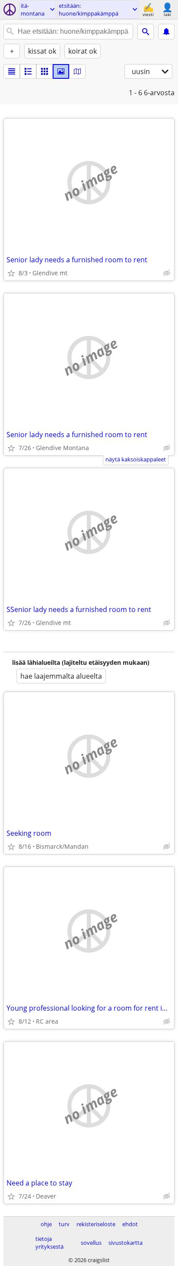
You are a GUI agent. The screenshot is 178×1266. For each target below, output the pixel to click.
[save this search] (166, 31)
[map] (77, 71)
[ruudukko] (44, 71)
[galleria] (61, 71)
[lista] (11, 71)
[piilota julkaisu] (167, 273)
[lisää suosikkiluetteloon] (11, 273)
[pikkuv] (28, 71)
